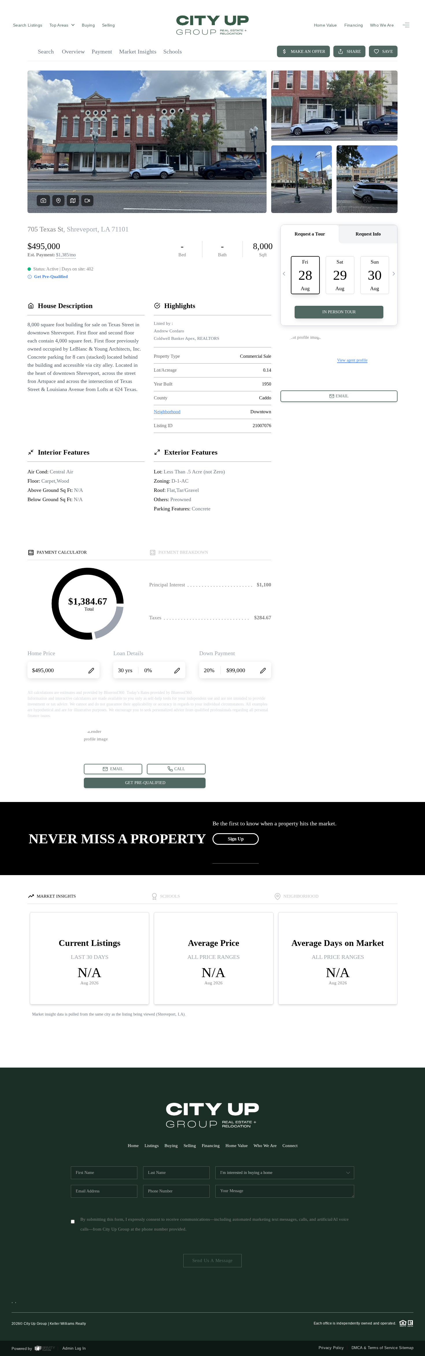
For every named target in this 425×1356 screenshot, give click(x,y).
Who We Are (382, 25)
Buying (88, 25)
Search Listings (27, 25)
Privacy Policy (331, 1348)
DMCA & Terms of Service (375, 1348)
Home (133, 1145)
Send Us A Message (212, 1260)
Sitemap (406, 1348)
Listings (152, 1145)
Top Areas (59, 25)
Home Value (325, 25)
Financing (353, 25)
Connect (290, 1145)
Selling (108, 25)
